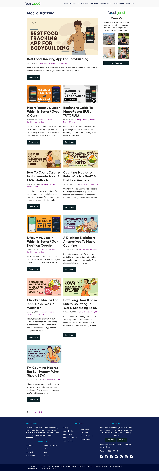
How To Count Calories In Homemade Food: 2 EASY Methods (44, 176)
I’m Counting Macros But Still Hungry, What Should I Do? (43, 371)
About (128, 3)
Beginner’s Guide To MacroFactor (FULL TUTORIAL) (78, 111)
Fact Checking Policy (115, 466)
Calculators (30, 445)
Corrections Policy (101, 466)
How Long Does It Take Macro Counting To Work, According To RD (80, 304)
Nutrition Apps (119, 3)
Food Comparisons (70, 437)
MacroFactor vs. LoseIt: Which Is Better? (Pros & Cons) (44, 111)
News (46, 452)
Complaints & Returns (86, 466)
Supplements (104, 3)
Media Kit (29, 452)
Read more (33, 77)
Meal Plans (85, 3)
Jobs (45, 449)
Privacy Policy (45, 466)
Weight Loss (67, 434)
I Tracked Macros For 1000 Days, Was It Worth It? (42, 304)
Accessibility (45, 468)
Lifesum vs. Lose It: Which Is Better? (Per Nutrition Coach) (42, 241)
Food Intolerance (87, 436)
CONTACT (122, 440)
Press (28, 449)
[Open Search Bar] (133, 4)
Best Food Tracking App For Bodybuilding (57, 59)
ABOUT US (110, 440)
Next (41, 412)
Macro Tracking (68, 431)
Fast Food (94, 3)
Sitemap (54, 468)
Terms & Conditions (58, 466)
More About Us (116, 63)
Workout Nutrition (69, 3)
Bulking (65, 428)
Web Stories (30, 455)
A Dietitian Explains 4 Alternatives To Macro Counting (79, 241)
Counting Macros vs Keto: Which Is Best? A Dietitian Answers (79, 176)
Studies (46, 455)
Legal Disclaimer (71, 466)
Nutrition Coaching (50, 445)
